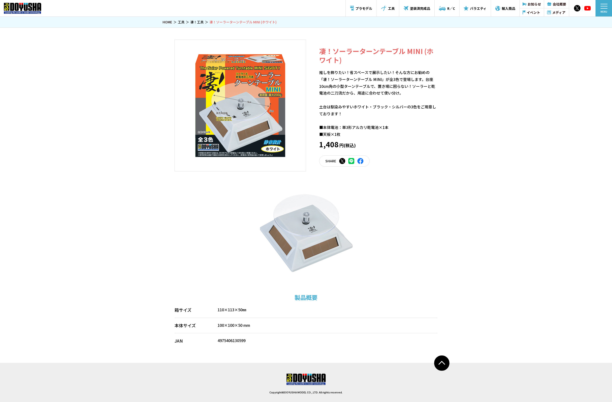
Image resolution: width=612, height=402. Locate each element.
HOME (167, 22)
